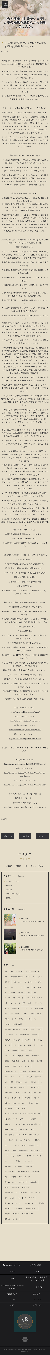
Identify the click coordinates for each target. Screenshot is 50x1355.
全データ (35, 1034)
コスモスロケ (26, 1092)
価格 (33, 987)
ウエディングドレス (34, 1087)
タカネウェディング (32, 971)
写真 (29, 1019)
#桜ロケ (9, 866)
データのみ (16, 1040)
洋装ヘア (7, 1103)
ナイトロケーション (29, 1203)
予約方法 (13, 1177)
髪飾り (24, 1145)
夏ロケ (7, 1187)
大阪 (6, 971)
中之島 (31, 1145)
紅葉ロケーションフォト (12, 1219)
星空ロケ (7, 1208)
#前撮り (19, 866)
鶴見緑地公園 (24, 1034)
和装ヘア (36, 1098)
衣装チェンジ (16, 1098)
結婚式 (14, 1150)
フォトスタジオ (35, 1192)
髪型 (32, 1013)
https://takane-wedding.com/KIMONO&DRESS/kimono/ (25, 764)
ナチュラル (27, 1040)
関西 (30, 1050)
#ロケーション (30, 866)
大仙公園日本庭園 (27, 1213)
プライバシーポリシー (26, 1177)
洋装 (28, 987)
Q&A (6, 1129)
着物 (6, 1077)
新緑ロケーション (32, 1208)
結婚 (29, 1003)
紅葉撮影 (16, 1213)
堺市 (6, 1087)
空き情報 (20, 1055)
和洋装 (7, 1098)
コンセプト (28, 982)
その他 (8, 898)
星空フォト (15, 1187)
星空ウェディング (25, 1066)
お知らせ (9, 890)
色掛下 (7, 1050)
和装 (6, 976)
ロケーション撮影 (25, 1045)
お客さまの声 (23, 1182)
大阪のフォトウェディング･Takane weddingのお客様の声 (23, 1124)
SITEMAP (37, 1305)
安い (35, 1019)
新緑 (14, 1066)
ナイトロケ (37, 1092)
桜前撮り (7, 1066)
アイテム (7, 998)
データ (21, 987)
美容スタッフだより (13, 894)
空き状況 (39, 1061)
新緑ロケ (19, 1161)
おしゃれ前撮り (18, 1208)
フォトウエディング (11, 1034)
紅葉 (6, 1013)
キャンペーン (9, 1161)
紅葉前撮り (34, 1182)
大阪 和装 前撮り (37, 1008)
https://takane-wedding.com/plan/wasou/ (25, 712)
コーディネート (15, 1003)
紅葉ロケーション (23, 1171)
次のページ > (42, 836)
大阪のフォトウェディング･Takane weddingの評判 (20, 1119)
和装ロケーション (22, 1082)
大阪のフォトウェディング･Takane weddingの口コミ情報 (23, 1113)
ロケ (6, 1082)
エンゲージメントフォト (17, 992)
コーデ (39, 1029)
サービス (38, 982)
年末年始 (23, 1050)
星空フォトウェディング (31, 1134)
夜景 (17, 1092)
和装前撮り (15, 1008)
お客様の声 (35, 1171)
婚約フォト (38, 1140)
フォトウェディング (17, 971)
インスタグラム (9, 1171)
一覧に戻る (25, 836)
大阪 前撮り (15, 1013)
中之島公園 (8, 1108)
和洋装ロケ (27, 1098)
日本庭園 (31, 1061)
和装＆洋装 (35, 1055)
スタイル (25, 1013)
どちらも (7, 1024)
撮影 (12, 1082)
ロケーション (18, 982)
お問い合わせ (24, 1129)
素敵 (27, 1055)
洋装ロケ (22, 1087)
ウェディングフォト (18, 1019)
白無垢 (7, 1019)
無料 (35, 992)
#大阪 (41, 866)
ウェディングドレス (11, 1071)
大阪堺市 (38, 1077)
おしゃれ (20, 998)
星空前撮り (23, 1192)
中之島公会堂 (23, 1150)
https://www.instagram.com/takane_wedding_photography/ (25, 807)
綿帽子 (40, 1040)
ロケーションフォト (19, 1103)
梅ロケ (24, 1108)
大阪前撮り (8, 1166)
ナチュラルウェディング (34, 998)
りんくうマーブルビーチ (12, 1134)
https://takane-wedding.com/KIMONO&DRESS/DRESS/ (25, 785)
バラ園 (17, 1108)
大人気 (36, 1045)
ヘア (38, 1145)
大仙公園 (23, 1071)
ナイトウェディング (11, 1140)
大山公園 (29, 1077)
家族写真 (7, 1040)
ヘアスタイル (38, 1003)
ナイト (41, 1082)
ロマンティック (9, 1055)
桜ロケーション (9, 1198)
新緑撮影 (7, 1213)
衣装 (6, 1003)
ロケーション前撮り (35, 1071)
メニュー (20, 1077)
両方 (32, 1029)
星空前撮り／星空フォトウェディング (22, 976)
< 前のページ (7, 836)
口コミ (7, 1145)
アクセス (14, 1129)
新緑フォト (20, 1156)
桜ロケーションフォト (34, 1156)
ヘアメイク (15, 1145)
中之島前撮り (19, 1166)
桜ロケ (31, 1103)
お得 (15, 1045)
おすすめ (13, 987)
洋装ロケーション (36, 1150)
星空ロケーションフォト (12, 1203)
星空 (39, 987)
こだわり (25, 1008)
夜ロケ (33, 1129)
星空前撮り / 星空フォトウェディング (16, 1029)
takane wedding (9, 1156)
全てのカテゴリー (12, 881)
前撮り (40, 976)
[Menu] (46, 4)
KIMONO (8, 982)
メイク (7, 1150)
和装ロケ (33, 1082)
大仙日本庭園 (17, 1024)
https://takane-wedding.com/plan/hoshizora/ (25, 739)
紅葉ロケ (13, 1087)
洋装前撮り (29, 1166)
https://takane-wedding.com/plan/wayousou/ (25, 730)
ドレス (13, 1077)
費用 (6, 987)
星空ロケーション (10, 1182)
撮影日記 (4, 819)
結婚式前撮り (9, 1092)
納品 (6, 1177)
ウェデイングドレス (11, 1192)
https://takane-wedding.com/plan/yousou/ (25, 721)
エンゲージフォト (26, 1140)
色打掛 (39, 1013)
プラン (7, 1008)
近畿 (23, 1061)
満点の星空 (15, 1061)
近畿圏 (7, 1061)
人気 (29, 992)
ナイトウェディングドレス (26, 1198)
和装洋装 (42, 1203)
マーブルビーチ (30, 1161)
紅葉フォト (25, 1187)
